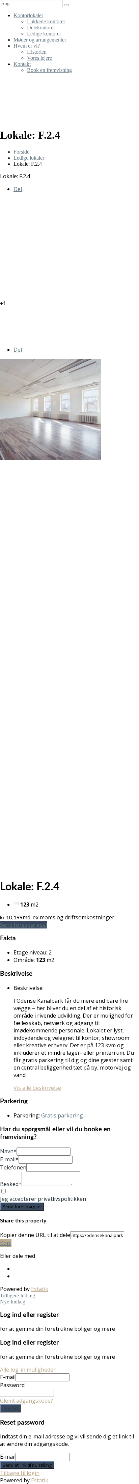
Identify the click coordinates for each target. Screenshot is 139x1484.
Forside (21, 152)
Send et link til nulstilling (27, 1465)
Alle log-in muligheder (28, 1369)
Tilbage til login (19, 1473)
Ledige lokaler (28, 158)
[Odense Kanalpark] (69, 97)
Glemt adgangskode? (26, 1400)
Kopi (5, 1243)
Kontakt (22, 64)
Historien (37, 52)
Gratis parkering (62, 1115)
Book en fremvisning (49, 70)
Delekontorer (41, 27)
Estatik (39, 1289)
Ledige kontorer (44, 33)
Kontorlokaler (28, 15)
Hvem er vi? (26, 46)
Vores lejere (39, 58)
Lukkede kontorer (46, 21)
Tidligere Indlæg (17, 1295)
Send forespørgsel (23, 924)
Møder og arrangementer (39, 40)
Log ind (10, 1408)
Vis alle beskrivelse (37, 1087)
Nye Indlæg (12, 1301)
